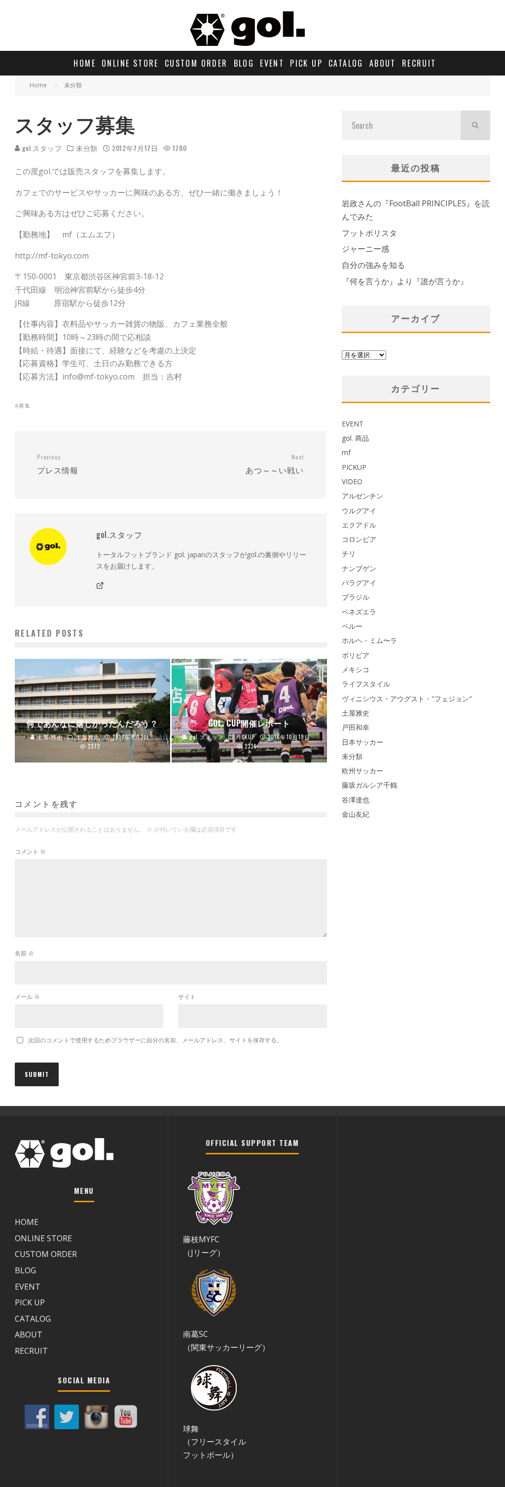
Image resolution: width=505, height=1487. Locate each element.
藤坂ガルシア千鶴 (369, 785)
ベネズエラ (359, 611)
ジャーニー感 (365, 248)
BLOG (244, 63)
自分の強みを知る (373, 265)
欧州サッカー (362, 770)
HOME (84, 63)
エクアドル (359, 525)
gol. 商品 (355, 438)
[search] (475, 125)
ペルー (352, 626)
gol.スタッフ (41, 148)
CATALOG (345, 63)
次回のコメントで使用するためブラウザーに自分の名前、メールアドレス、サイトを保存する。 (155, 1040)
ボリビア (355, 655)
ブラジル (355, 597)
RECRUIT (419, 63)
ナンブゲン (359, 568)
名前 (24, 953)
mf (346, 452)
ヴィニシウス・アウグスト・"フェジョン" (407, 698)
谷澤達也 (355, 799)
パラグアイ (359, 582)
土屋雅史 (355, 713)
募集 (25, 405)
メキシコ (355, 669)
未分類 (87, 148)
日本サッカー (362, 742)
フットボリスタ (369, 233)
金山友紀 (355, 814)
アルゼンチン (362, 495)
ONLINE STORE (130, 63)
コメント (30, 851)
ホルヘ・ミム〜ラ (369, 640)
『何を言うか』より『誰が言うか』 (405, 281)
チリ (349, 553)
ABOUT (382, 63)
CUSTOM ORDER (196, 63)
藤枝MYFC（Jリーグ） (204, 1246)
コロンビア (359, 539)
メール (27, 996)
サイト (187, 996)
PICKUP (354, 467)
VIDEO (352, 481)
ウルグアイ (359, 510)
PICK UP (306, 63)
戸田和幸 (355, 727)
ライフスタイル (366, 683)
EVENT (272, 63)
